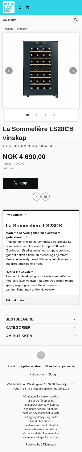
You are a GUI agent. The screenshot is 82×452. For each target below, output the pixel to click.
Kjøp (23, 183)
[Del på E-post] (45, 197)
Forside (8, 28)
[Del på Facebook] (37, 197)
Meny (11, 19)
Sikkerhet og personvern (61, 366)
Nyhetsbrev (37, 374)
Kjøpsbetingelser (30, 366)
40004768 (19, 388)
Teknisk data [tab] (15, 300)
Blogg (52, 374)
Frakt (11, 366)
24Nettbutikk (48, 444)
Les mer (48, 433)
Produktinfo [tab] (14, 214)
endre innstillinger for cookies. (41, 437)
